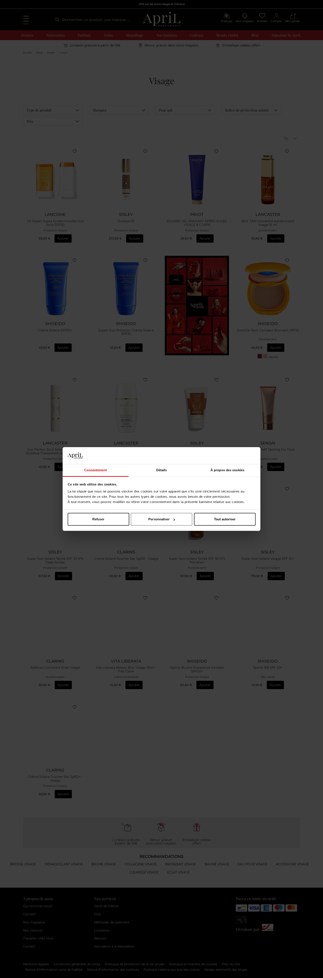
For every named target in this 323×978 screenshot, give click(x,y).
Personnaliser (159, 519)
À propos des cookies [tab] (227, 470)
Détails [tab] (161, 470)
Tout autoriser (225, 519)
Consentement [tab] (95, 470)
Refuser (98, 519)
